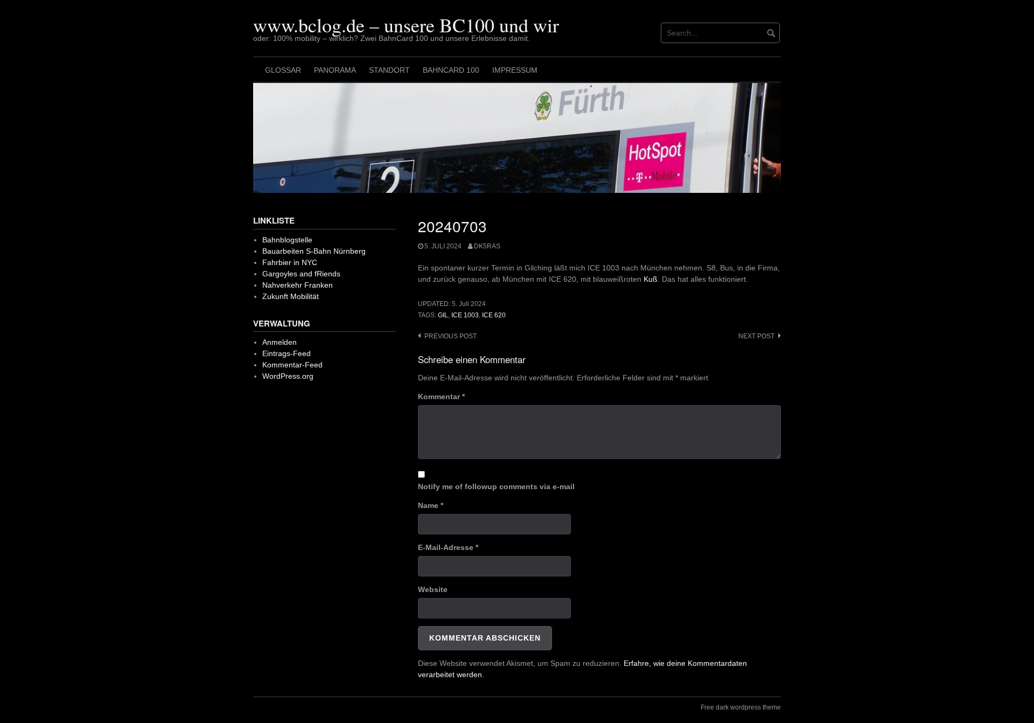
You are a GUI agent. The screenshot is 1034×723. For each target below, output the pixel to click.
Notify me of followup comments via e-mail (496, 486)
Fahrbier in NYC (289, 262)
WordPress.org (287, 376)
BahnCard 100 (451, 70)
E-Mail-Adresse (448, 547)
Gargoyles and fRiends (301, 273)
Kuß (651, 279)
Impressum (514, 70)
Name (430, 505)
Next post (756, 336)
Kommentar (441, 396)
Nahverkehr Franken (297, 285)
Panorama (335, 70)
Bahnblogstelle (287, 239)
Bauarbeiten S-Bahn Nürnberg (314, 251)
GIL (443, 315)
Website (433, 589)
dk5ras (487, 246)
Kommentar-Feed (292, 364)
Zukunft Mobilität (290, 296)
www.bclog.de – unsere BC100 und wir (406, 25)
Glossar (283, 70)
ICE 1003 (465, 315)
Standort (389, 70)
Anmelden (279, 342)
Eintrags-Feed (286, 353)
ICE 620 (494, 315)
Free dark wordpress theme (741, 707)
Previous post (450, 336)
